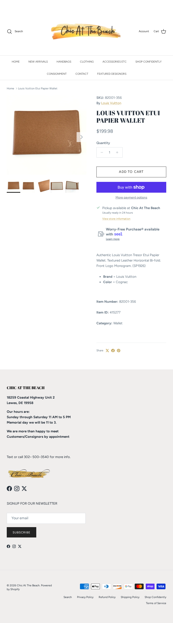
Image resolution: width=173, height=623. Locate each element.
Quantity (103, 143)
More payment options (131, 197)
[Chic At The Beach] (86, 31)
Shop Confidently (155, 597)
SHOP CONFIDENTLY (148, 61)
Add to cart (131, 172)
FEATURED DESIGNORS (111, 73)
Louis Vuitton (111, 103)
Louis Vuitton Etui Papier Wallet (37, 88)
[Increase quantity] (118, 152)
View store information (116, 218)
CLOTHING (87, 61)
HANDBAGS (64, 61)
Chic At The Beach (28, 585)
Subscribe (21, 532)
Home (10, 88)
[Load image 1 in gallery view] (46, 135)
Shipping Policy (130, 597)
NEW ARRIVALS (38, 61)
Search (68, 597)
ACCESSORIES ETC (114, 61)
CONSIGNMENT (57, 73)
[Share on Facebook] (113, 350)
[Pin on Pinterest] (118, 350)
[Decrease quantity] (101, 152)
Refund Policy (107, 597)
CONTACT (81, 73)
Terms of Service (156, 603)
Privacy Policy (85, 597)
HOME (16, 61)
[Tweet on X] (107, 350)
